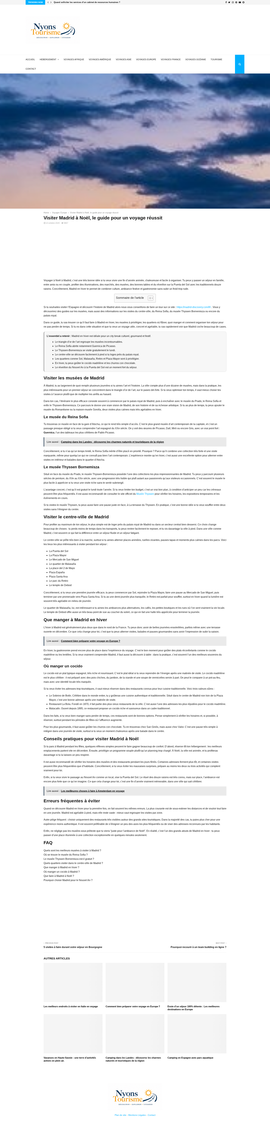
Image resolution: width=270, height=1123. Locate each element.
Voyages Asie (123, 59)
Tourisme (216, 59)
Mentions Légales (137, 1115)
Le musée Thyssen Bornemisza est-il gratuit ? (69, 859)
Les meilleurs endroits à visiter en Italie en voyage (71, 1006)
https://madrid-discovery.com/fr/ (194, 307)
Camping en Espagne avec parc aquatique (190, 1057)
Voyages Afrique (74, 59)
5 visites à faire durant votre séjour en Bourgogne (73, 947)
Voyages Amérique (100, 59)
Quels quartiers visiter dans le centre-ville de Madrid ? (73, 863)
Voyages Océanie (195, 59)
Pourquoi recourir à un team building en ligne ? (198, 947)
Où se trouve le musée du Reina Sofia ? (66, 854)
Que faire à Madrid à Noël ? (59, 876)
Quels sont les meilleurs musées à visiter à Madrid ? (72, 850)
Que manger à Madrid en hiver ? (61, 867)
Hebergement (48, 59)
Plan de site (120, 1115)
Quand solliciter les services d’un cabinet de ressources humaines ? (88, 2)
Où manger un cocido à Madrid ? (62, 871)
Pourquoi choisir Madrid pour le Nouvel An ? (68, 880)
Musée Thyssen (145, 494)
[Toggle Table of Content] (148, 298)
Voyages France (171, 59)
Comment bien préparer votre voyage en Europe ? (133, 1006)
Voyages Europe (146, 59)
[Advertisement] (187, 30)
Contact (31, 69)
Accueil (30, 59)
